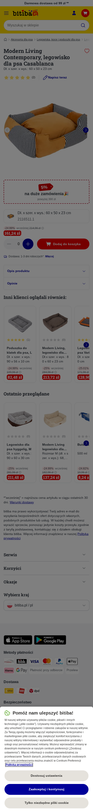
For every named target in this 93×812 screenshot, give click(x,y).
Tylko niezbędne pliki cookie (47, 803)
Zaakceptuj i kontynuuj (46, 789)
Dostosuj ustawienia (46, 775)
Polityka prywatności (19, 764)
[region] (46, 759)
